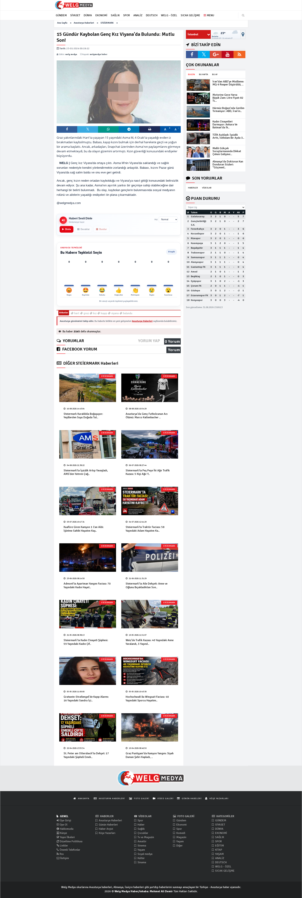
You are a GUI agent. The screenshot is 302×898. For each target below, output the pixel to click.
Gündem (181, 820)
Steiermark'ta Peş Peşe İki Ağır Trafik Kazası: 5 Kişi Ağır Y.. (148, 472)
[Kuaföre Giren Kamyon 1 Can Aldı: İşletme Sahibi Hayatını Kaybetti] (87, 501)
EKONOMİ (220, 833)
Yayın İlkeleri (67, 837)
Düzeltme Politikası (70, 841)
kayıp (103, 313)
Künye (63, 833)
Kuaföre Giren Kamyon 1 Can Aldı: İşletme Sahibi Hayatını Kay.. (84, 528)
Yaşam (141, 850)
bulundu (127, 313)
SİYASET (219, 824)
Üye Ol (63, 824)
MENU (210, 15)
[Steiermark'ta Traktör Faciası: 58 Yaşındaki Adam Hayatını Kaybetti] (149, 501)
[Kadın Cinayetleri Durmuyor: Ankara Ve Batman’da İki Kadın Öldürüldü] (198, 125)
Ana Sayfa (62, 22)
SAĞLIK (219, 837)
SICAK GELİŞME (224, 871)
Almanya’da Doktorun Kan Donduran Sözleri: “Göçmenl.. (228, 164)
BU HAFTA (203, 74)
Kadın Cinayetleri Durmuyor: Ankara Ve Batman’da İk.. (225, 124)
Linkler (63, 845)
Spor (140, 820)
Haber (141, 824)
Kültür (141, 858)
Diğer (179, 845)
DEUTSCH (220, 862)
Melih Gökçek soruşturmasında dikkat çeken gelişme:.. (227, 151)
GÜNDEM (220, 820)
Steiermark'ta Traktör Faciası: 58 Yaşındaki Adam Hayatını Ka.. (145, 528)
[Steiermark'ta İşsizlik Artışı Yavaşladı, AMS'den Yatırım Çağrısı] (87, 444)
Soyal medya (144, 854)
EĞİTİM (219, 845)
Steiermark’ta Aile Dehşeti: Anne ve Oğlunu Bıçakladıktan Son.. (146, 585)
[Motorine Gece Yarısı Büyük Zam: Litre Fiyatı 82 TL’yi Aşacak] (198, 98)
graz (86, 313)
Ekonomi (181, 824)
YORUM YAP (149, 340)
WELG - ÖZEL (222, 866)
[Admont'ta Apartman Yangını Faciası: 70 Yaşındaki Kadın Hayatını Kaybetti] (87, 557)
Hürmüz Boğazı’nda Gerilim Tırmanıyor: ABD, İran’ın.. (228, 109)
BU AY (214, 74)
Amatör (141, 841)
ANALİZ (219, 858)
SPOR (218, 841)
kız (94, 313)
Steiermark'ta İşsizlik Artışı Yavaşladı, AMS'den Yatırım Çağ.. (86, 472)
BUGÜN (191, 74)
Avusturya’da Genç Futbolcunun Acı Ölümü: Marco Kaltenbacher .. (147, 415)
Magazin (181, 837)
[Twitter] (204, 54)
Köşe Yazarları (106, 833)
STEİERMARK (107, 22)
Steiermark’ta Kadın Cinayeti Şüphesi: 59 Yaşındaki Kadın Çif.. (86, 642)
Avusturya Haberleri (84, 22)
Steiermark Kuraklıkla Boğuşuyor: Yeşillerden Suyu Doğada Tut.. (83, 415)
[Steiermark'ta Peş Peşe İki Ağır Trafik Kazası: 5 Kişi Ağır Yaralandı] (149, 444)
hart (76, 313)
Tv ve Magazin (145, 837)
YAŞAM (219, 854)
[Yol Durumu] (242, 34)
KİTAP (218, 850)
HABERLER (193, 188)
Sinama (141, 862)
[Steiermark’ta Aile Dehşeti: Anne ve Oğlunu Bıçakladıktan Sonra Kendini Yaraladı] (149, 557)
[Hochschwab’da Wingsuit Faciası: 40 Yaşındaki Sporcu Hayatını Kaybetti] (149, 671)
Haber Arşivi (105, 829)
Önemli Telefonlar (69, 850)
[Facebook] (192, 54)
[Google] (216, 54)
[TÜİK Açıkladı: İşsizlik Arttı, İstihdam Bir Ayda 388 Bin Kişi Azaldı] (198, 138)
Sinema (141, 845)
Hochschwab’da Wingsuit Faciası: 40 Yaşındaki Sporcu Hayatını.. (147, 698)
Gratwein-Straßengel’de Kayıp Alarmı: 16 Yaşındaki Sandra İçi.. (86, 698)
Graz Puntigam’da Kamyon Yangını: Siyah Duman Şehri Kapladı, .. (150, 755)
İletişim (64, 858)
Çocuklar (142, 833)
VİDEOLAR (206, 188)
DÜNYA (218, 829)
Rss (61, 854)
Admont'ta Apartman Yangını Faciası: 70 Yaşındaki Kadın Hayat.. (87, 585)
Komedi (180, 833)
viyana (115, 313)
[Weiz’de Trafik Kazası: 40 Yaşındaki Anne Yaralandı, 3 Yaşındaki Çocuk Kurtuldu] (149, 614)
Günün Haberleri (108, 824)
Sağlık (141, 829)
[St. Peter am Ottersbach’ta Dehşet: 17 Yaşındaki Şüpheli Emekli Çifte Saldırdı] (87, 727)
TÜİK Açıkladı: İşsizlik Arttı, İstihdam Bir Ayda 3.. (228, 136)
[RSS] (239, 54)
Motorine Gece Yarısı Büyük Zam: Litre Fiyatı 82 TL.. (228, 98)
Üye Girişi (65, 820)
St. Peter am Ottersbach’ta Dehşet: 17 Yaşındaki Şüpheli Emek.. (86, 755)
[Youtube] (227, 54)
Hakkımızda (66, 829)
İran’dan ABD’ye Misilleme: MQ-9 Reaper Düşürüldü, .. (228, 83)
